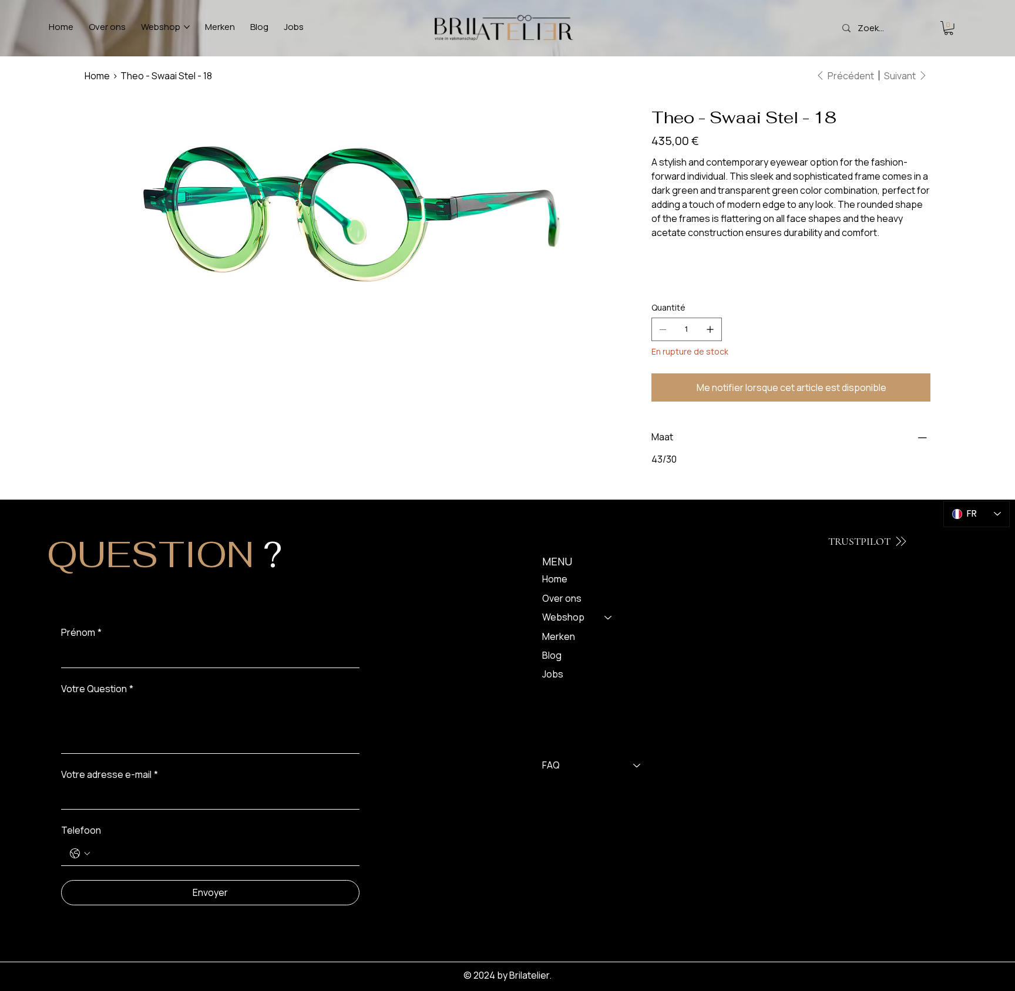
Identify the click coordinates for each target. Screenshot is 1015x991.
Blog (552, 655)
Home (554, 578)
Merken (558, 636)
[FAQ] (637, 765)
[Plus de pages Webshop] (187, 27)
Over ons (562, 598)
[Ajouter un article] (710, 329)
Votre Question (97, 688)
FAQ (551, 765)
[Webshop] (608, 617)
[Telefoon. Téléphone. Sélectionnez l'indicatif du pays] (80, 854)
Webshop (563, 617)
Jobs (552, 674)
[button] (948, 28)
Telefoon (81, 830)
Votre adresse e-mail (109, 774)
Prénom (81, 632)
